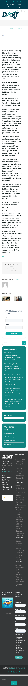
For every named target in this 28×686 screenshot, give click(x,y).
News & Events (10, 433)
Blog (3, 256)
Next (18, 29)
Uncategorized (9, 444)
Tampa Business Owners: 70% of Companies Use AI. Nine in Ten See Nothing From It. (20, 550)
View (6, 611)
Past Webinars (9, 437)
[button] (3, 299)
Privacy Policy (21, 668)
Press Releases (10, 440)
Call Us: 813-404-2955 (14, 5)
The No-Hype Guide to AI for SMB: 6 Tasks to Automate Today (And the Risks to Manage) (20, 574)
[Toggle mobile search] (21, 11)
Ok (14, 683)
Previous (12, 29)
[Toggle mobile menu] (25, 11)
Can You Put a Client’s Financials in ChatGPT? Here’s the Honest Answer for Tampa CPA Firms (20, 469)
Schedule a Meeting (14, 7)
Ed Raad (16, 279)
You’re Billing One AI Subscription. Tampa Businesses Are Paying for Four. (20, 494)
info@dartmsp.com (7, 471)
